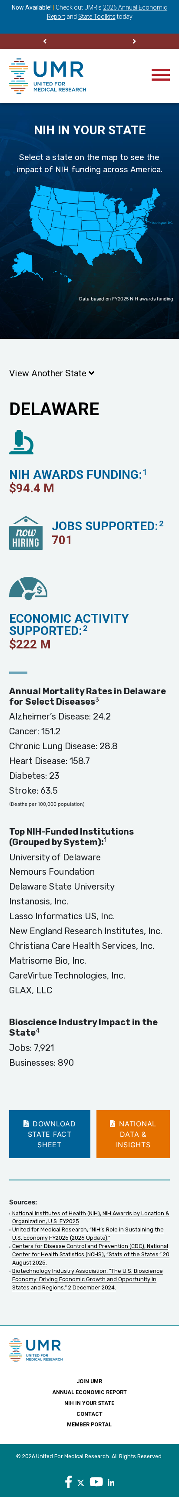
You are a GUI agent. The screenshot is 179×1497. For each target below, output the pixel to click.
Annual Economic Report (89, 1392)
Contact (89, 1414)
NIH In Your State (89, 1403)
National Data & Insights (136, 1134)
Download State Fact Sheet (52, 1134)
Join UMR (89, 1381)
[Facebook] (69, 1481)
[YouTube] (96, 1481)
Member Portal (89, 1425)
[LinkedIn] (111, 1481)
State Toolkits (97, 16)
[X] (81, 1481)
